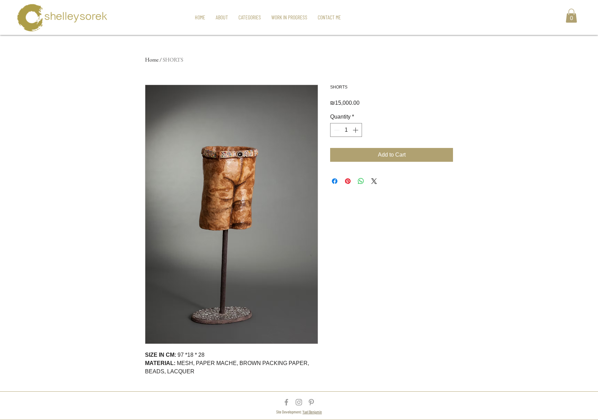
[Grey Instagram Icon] (299, 402)
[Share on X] (374, 181)
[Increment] (356, 130)
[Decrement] (336, 130)
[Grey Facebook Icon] (286, 402)
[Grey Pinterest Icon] (311, 402)
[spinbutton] (346, 130)
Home (151, 59)
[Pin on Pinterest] (348, 181)
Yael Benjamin (312, 411)
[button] (571, 16)
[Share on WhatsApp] (361, 181)
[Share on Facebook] (334, 181)
